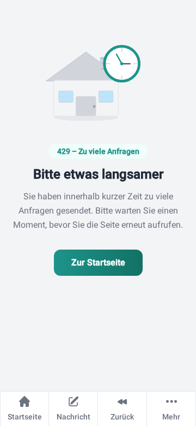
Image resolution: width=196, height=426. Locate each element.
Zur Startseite (98, 262)
